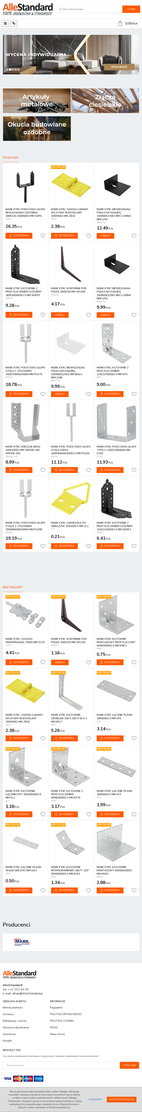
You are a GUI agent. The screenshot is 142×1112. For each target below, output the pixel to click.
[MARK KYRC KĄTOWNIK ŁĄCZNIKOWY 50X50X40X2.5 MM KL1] (25, 767)
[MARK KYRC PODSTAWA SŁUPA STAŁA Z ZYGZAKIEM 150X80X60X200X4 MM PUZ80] (25, 498)
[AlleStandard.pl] (28, 9)
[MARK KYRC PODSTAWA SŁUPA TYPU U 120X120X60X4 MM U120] (116, 422)
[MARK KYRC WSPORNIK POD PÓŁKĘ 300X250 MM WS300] (71, 264)
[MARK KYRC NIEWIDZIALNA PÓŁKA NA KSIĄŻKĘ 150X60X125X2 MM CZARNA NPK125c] (116, 264)
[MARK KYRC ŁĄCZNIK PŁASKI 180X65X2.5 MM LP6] (116, 691)
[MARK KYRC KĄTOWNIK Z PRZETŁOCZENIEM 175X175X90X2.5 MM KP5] (116, 343)
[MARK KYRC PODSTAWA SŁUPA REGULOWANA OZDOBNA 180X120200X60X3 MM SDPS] (25, 185)
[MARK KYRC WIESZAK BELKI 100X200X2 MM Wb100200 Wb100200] (25, 422)
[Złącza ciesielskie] (105, 100)
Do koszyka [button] (20, 235)
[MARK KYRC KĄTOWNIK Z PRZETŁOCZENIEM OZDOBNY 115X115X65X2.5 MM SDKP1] (116, 498)
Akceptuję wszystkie (121, 1099)
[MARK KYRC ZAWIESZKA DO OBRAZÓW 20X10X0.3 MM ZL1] (71, 498)
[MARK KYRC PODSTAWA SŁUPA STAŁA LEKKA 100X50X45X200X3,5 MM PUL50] (71, 422)
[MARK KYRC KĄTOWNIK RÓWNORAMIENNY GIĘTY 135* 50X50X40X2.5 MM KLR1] (71, 843)
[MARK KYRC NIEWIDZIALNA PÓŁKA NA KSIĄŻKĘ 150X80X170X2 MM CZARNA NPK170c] (116, 185)
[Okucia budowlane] (37, 128)
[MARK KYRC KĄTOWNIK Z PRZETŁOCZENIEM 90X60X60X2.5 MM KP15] (71, 767)
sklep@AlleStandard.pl (27, 993)
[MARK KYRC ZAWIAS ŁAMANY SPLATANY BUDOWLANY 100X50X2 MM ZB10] (71, 185)
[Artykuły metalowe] (37, 100)
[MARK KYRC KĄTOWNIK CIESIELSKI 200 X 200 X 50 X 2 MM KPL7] (71, 691)
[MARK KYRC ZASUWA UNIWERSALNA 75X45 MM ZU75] (25, 615)
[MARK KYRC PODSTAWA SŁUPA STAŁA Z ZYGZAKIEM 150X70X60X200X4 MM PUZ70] (25, 343)
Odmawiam (95, 1099)
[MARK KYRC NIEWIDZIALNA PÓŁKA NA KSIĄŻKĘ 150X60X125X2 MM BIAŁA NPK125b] (71, 343)
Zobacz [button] (105, 235)
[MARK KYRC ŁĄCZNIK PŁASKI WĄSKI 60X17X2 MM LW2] (25, 843)
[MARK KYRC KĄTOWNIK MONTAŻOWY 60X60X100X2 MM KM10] (116, 843)
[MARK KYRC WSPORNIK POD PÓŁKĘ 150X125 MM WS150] (71, 615)
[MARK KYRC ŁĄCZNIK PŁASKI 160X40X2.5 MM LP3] (116, 767)
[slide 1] (71, 54)
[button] (7, 54)
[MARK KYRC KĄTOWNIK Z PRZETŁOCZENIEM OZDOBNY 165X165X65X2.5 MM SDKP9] (25, 264)
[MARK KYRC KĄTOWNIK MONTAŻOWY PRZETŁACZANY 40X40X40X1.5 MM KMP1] (116, 615)
